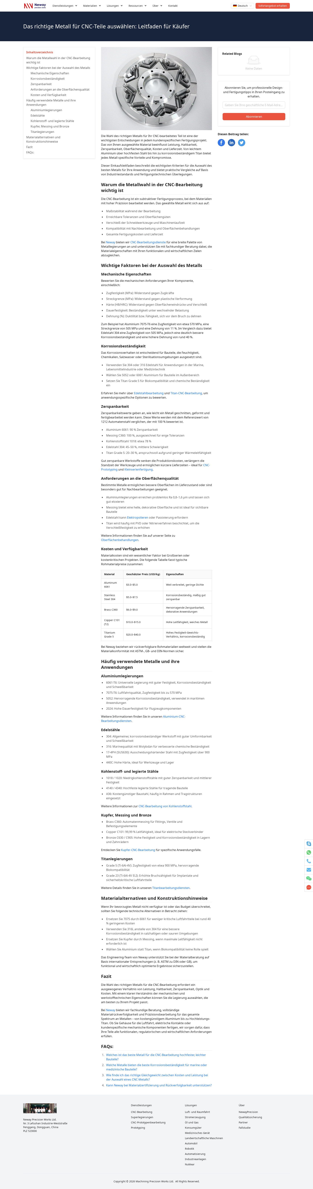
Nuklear (190, 1164)
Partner (243, 1122)
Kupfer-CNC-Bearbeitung (138, 850)
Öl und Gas (192, 1122)
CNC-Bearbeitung (141, 1112)
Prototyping (138, 1127)
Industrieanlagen (195, 1159)
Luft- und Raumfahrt (197, 1112)
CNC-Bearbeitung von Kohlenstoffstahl (165, 806)
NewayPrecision (248, 1112)
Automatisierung (195, 1154)
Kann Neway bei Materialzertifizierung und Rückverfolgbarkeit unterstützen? (159, 1085)
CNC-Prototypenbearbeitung (148, 1122)
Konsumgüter (193, 1127)
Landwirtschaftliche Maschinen (204, 1138)
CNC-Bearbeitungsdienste (148, 242)
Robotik (189, 1148)
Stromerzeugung (195, 1117)
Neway (110, 242)
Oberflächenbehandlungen (119, 540)
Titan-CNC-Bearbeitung (186, 393)
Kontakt (173, 5)
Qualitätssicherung (250, 1117)
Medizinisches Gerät (197, 1133)
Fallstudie (245, 1127)
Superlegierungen (142, 1117)
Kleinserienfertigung (138, 469)
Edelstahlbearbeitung (149, 393)
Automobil (191, 1143)
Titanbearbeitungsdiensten (171, 888)
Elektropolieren (137, 517)
